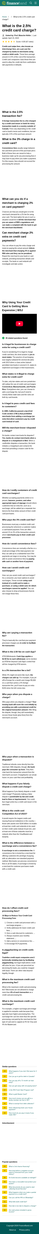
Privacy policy (24, 1230)
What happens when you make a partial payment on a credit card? (22, 1193)
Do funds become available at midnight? (22, 1177)
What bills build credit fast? (18, 1202)
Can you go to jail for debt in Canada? (22, 1076)
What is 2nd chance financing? (19, 1166)
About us (12, 1230)
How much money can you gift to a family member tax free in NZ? (20, 1099)
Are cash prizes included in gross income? (20, 1211)
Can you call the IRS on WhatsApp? (21, 1197)
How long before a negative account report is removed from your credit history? (21, 1172)
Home (4, 17)
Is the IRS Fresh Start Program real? (21, 1090)
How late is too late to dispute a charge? (22, 1206)
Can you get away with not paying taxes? (23, 1086)
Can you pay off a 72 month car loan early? (21, 1081)
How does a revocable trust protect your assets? (22, 1182)
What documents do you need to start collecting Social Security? (22, 1188)
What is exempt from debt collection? (21, 1103)
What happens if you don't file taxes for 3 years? (23, 1072)
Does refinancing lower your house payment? (21, 1108)
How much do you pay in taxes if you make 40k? (21, 1114)
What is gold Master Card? (18, 1094)
